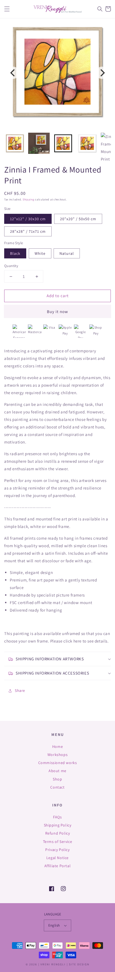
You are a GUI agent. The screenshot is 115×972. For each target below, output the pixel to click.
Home (57, 746)
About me (57, 770)
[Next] (102, 73)
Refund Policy (57, 833)
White (40, 253)
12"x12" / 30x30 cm (28, 218)
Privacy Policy (57, 849)
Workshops (57, 754)
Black (15, 253)
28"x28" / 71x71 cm (28, 231)
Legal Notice (57, 857)
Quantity (11, 265)
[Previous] (13, 73)
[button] (7, 9)
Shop (57, 779)
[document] (57, 72)
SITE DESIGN (79, 964)
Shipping (28, 199)
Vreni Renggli (53, 964)
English (54, 925)
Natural (66, 253)
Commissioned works (57, 762)
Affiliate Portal (57, 865)
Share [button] (20, 690)
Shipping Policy (57, 825)
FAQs (57, 817)
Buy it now (57, 311)
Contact (57, 787)
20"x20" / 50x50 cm (78, 218)
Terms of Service (57, 841)
